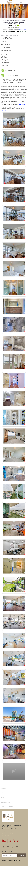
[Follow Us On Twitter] (8, 846)
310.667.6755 (23, 31)
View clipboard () (10, 70)
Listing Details (4, 788)
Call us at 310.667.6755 (11, 75)
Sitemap (18, 860)
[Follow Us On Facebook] (3, 846)
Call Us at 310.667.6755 (7, 806)
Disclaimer (10, 860)
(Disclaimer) (4, 110)
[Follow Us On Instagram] (12, 846)
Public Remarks (4, 792)
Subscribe (21, 855)
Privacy (4, 860)
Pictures (2, 797)
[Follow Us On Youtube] (17, 846)
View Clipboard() (5, 802)
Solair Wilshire (22, 29)
